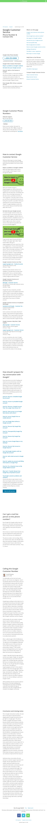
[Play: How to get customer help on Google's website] (13, 180)
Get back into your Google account (12, 68)
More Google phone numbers (33, 44)
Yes (26, 808)
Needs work (30, 808)
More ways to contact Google (33, 53)
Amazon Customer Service (33, 79)
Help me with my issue (9, 491)
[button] (46, 1)
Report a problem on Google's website (13, 65)
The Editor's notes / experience (34, 51)
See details (20, 131)
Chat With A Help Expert (32, 69)
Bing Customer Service (32, 77)
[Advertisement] (13, 99)
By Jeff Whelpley (10, 574)
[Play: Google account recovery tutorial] (13, 231)
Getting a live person (31, 49)
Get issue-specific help (32, 42)
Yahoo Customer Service (32, 74)
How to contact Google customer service (36, 47)
